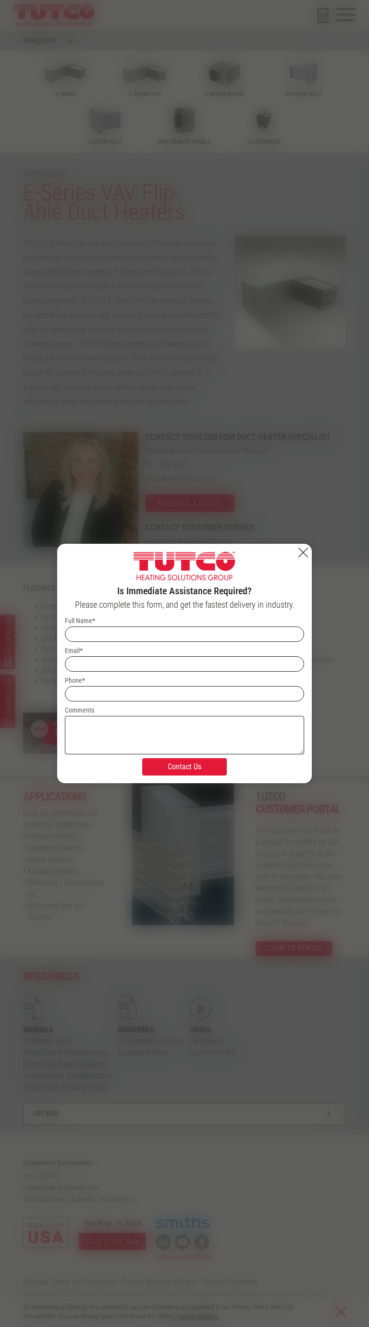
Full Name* (80, 621)
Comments (79, 710)
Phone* (75, 680)
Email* (74, 650)
